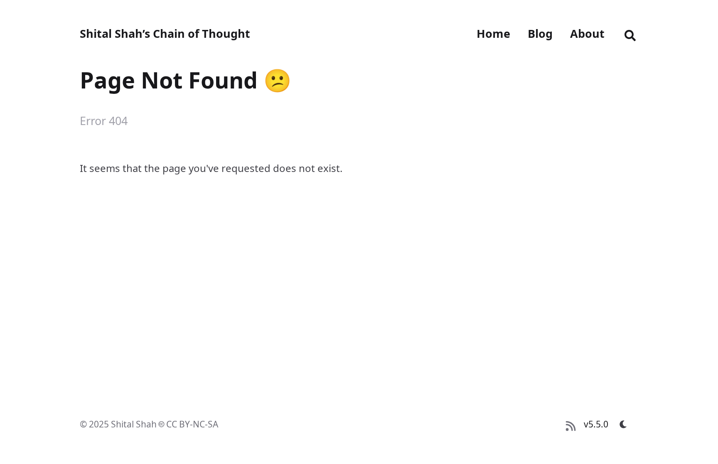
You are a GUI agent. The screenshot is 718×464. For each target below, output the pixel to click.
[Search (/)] (630, 33)
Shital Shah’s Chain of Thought (165, 33)
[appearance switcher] (623, 424)
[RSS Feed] (571, 424)
